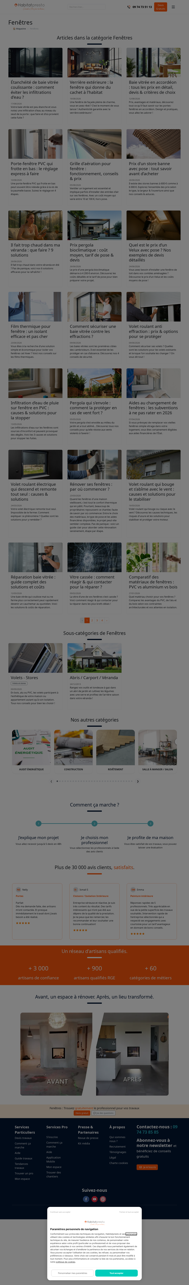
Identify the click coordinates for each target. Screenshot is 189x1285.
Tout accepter (116, 1273)
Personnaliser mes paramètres (72, 1273)
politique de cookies (65, 1262)
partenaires (131, 1234)
